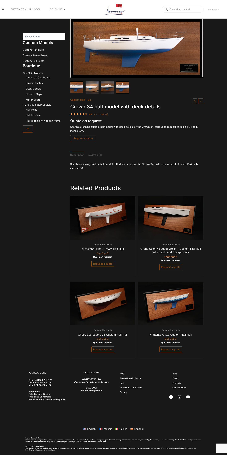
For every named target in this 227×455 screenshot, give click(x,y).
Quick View (102, 236)
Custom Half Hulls (33, 49)
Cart (122, 383)
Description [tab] (77, 154)
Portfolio (176, 383)
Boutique (56, 9)
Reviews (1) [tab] (95, 154)
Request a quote (83, 138)
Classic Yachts (34, 82)
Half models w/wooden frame (43, 120)
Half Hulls (31, 109)
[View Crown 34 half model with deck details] (76, 87)
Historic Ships (34, 94)
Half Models (33, 115)
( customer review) (96, 114)
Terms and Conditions (131, 387)
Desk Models (33, 88)
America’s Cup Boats (38, 77)
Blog (174, 373)
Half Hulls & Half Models (37, 105)
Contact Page (179, 387)
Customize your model (25, 9)
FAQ (122, 373)
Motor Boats (33, 99)
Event (175, 378)
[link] (28, 128)
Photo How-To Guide (130, 378)
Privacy (123, 392)
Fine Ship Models (33, 73)
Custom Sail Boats (33, 60)
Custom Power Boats (35, 55)
